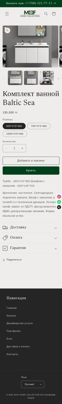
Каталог (11, 315)
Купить (31, 170)
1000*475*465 (15, 133)
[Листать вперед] (58, 78)
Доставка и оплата (18, 346)
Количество (9, 141)
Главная (12, 308)
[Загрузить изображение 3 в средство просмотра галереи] (47, 78)
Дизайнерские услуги (20, 323)
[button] (7, 13)
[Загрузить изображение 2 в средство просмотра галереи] (31, 78)
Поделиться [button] (14, 259)
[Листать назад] (3, 78)
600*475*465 (14, 126)
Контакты (12, 354)
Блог (9, 338)
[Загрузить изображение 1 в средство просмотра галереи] (15, 78)
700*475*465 (39, 126)
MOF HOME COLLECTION (27, 395)
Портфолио (14, 331)
